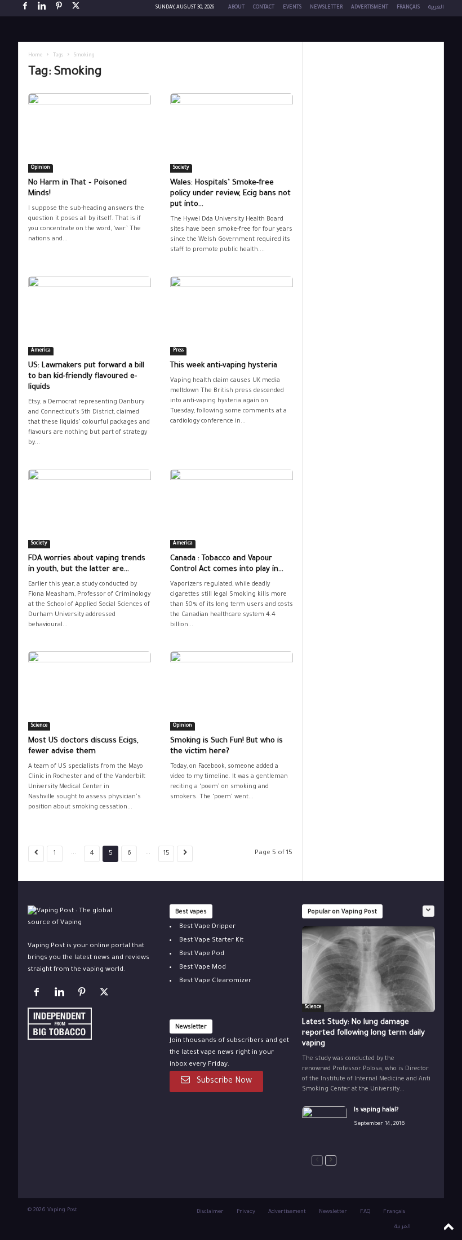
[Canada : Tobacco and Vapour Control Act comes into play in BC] (231, 508)
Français (408, 8)
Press (178, 351)
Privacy (246, 1212)
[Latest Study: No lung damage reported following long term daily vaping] (368, 969)
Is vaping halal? (376, 1110)
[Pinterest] (58, 8)
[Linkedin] (41, 8)
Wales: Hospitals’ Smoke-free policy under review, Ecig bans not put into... (230, 194)
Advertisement (287, 1212)
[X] (75, 8)
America (41, 351)
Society (181, 168)
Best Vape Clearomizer (215, 981)
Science (39, 726)
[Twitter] (105, 995)
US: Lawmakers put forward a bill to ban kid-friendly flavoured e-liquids (86, 377)
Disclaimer (210, 1212)
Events (292, 8)
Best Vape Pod (201, 954)
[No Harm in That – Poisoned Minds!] (89, 133)
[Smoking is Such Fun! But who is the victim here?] (231, 691)
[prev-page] (317, 1161)
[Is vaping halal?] (324, 1123)
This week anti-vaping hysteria (223, 366)
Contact (263, 8)
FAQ (365, 1212)
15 (166, 854)
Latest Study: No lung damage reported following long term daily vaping (363, 1033)
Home (35, 56)
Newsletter (326, 8)
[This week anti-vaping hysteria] (231, 315)
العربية (436, 8)
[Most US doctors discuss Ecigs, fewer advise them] (89, 691)
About (236, 8)
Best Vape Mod (202, 967)
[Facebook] (25, 8)
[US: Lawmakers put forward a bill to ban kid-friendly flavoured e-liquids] (89, 315)
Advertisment (369, 8)
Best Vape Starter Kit (211, 940)
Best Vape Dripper (207, 927)
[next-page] (330, 1161)
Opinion (40, 168)
